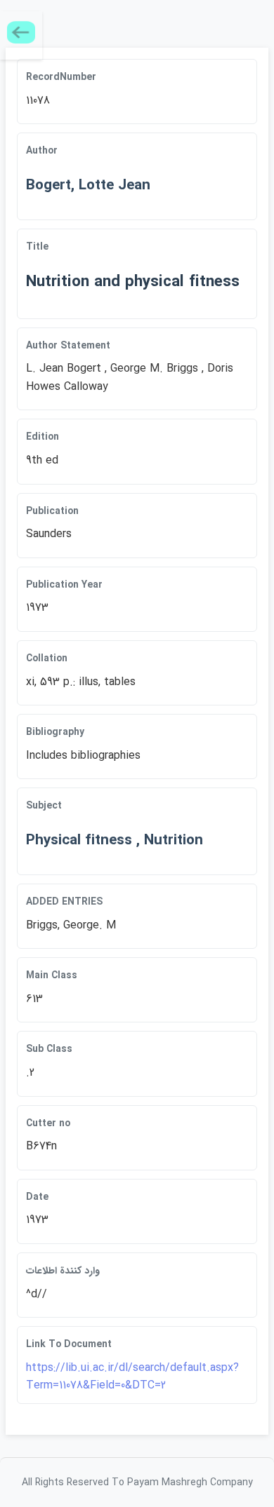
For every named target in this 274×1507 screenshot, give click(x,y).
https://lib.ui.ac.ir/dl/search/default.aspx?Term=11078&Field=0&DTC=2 (132, 1377)
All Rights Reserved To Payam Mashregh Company (137, 1482)
